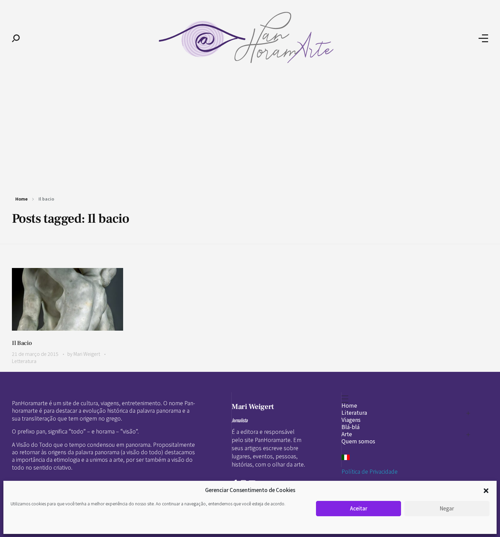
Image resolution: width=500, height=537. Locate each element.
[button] (486, 490)
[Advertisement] (250, 128)
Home (21, 199)
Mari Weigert (87, 353)
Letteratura (24, 361)
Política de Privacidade (369, 471)
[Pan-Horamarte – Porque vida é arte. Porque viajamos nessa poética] (249, 37)
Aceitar (358, 508)
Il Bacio (22, 343)
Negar (447, 508)
